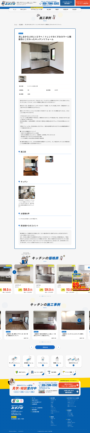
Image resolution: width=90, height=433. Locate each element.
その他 (52, 413)
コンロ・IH (53, 407)
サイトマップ (21, 431)
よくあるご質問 (70, 415)
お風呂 (52, 402)
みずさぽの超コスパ (36, 402)
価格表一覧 (53, 418)
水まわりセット (54, 410)
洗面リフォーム (70, 405)
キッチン (52, 401)
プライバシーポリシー (13, 431)
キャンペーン (70, 423)
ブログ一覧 (70, 421)
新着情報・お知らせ (71, 422)
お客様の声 (34, 404)
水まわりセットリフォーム (73, 399)
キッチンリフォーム (71, 401)
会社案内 (69, 411)
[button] (14, 272)
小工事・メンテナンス (55, 411)
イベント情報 (70, 414)
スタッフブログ (70, 426)
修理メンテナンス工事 (72, 406)
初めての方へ (35, 400)
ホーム (33, 398)
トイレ (52, 403)
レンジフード (53, 409)
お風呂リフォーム (71, 402)
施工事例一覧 (53, 399)
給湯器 (52, 406)
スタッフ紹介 (70, 413)
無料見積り (34, 409)
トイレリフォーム (71, 403)
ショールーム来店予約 (37, 407)
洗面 (51, 405)
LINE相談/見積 (35, 411)
